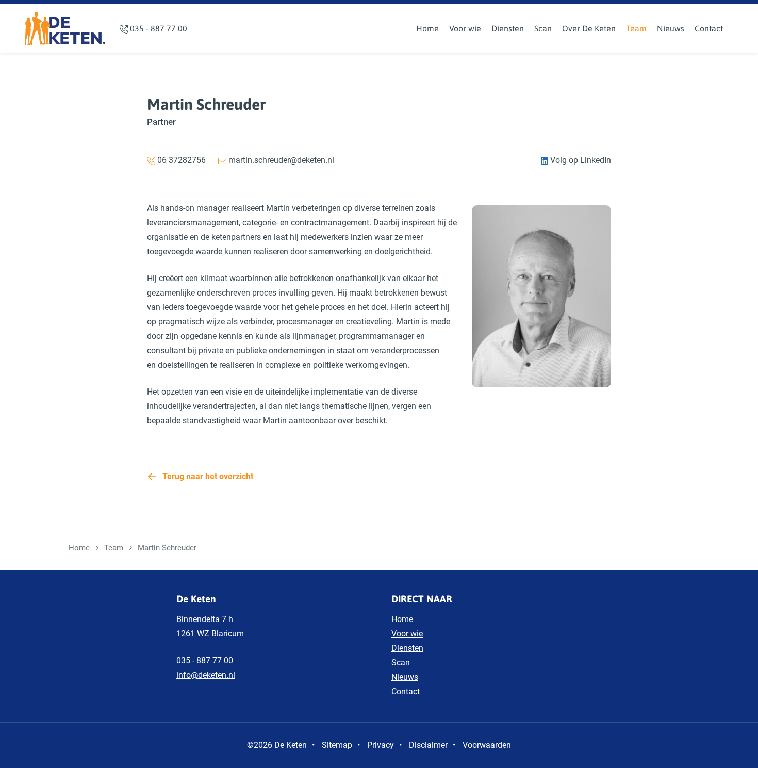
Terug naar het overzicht (207, 476)
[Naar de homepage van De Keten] (65, 28)
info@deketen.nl (205, 675)
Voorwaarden (487, 745)
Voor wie (465, 28)
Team (636, 28)
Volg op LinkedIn (579, 160)
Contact (709, 28)
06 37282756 (180, 160)
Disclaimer (428, 745)
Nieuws (670, 28)
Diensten (507, 28)
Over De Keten (589, 28)
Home (427, 28)
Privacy (380, 745)
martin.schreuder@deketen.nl (280, 160)
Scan (543, 28)
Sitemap (337, 745)
